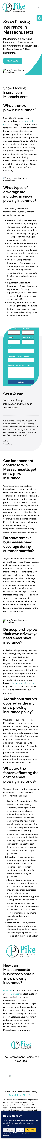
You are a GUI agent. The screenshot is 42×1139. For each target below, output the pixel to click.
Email (10, 338)
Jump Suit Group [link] (15, 1095)
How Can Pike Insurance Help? (19, 365)
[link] (39, 18)
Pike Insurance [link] (12, 993)
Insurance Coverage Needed (18, 356)
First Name (12, 329)
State (10, 347)
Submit (21, 382)
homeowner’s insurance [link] (23, 683)
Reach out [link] (8, 990)
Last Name (26, 329)
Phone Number (28, 338)
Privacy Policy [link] (28, 1095)
